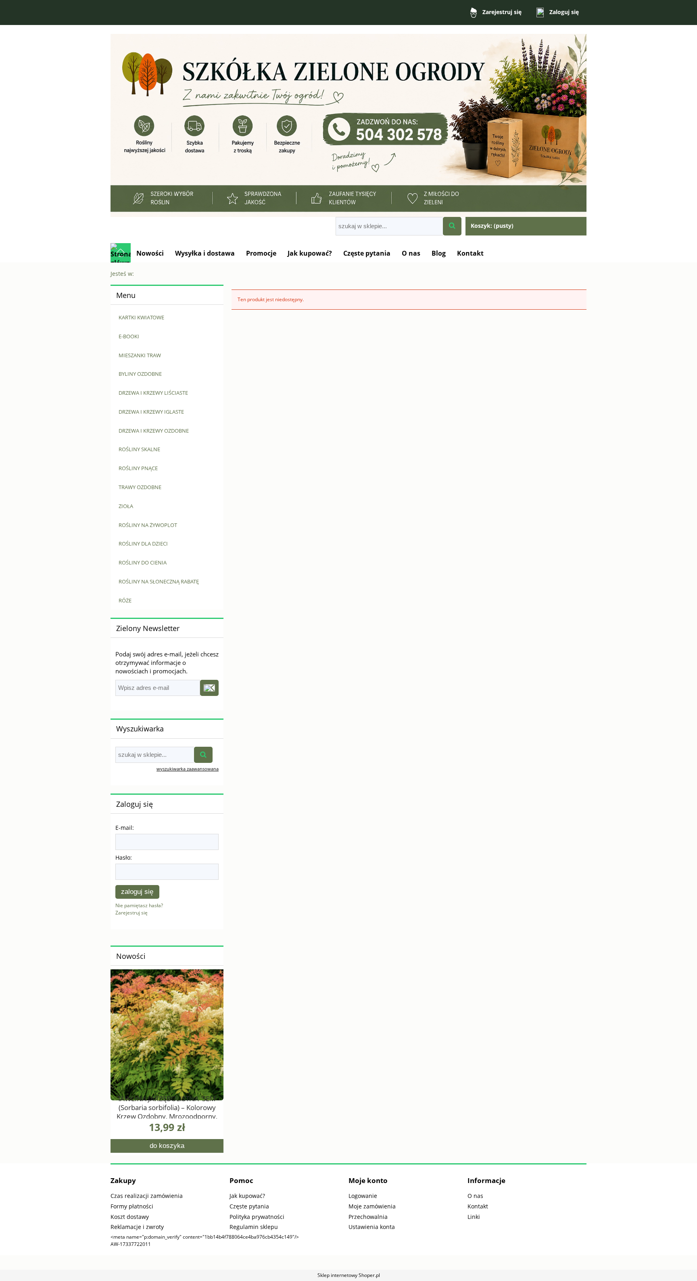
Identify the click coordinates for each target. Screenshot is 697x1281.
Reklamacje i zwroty (137, 1227)
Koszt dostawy (130, 1217)
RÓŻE (125, 600)
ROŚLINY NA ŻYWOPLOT (148, 525)
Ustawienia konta (371, 1227)
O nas (475, 1196)
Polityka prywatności (257, 1217)
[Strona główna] (348, 121)
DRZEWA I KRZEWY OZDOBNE (154, 430)
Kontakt (477, 1206)
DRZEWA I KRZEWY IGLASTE (151, 411)
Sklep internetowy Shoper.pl (348, 1275)
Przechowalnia (368, 1217)
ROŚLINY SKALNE (139, 449)
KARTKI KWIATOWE (141, 317)
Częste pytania (249, 1206)
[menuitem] (150, 253)
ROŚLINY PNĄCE (138, 468)
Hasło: (123, 857)
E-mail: (124, 827)
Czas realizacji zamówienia (147, 1196)
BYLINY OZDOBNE (140, 373)
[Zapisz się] (209, 688)
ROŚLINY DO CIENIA (143, 562)
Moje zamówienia (372, 1206)
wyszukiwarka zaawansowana (188, 769)
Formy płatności (132, 1206)
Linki (473, 1217)
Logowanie (362, 1196)
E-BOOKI (129, 336)
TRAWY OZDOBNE (140, 487)
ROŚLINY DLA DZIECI (143, 543)
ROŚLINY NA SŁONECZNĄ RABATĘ (159, 581)
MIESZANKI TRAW (140, 355)
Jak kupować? (247, 1196)
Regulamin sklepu (254, 1227)
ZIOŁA (126, 506)
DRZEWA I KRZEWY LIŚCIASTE (153, 392)
